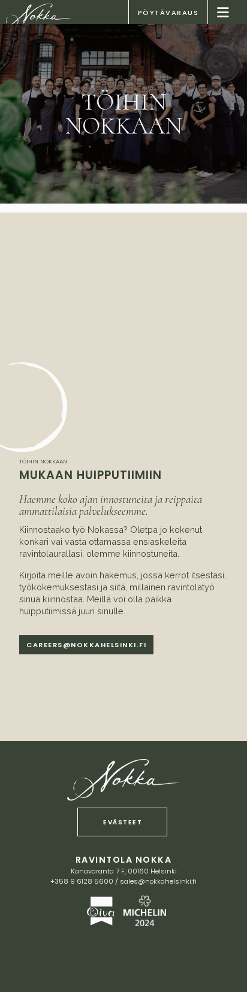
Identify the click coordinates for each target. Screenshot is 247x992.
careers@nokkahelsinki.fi (86, 645)
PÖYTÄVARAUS (168, 12)
